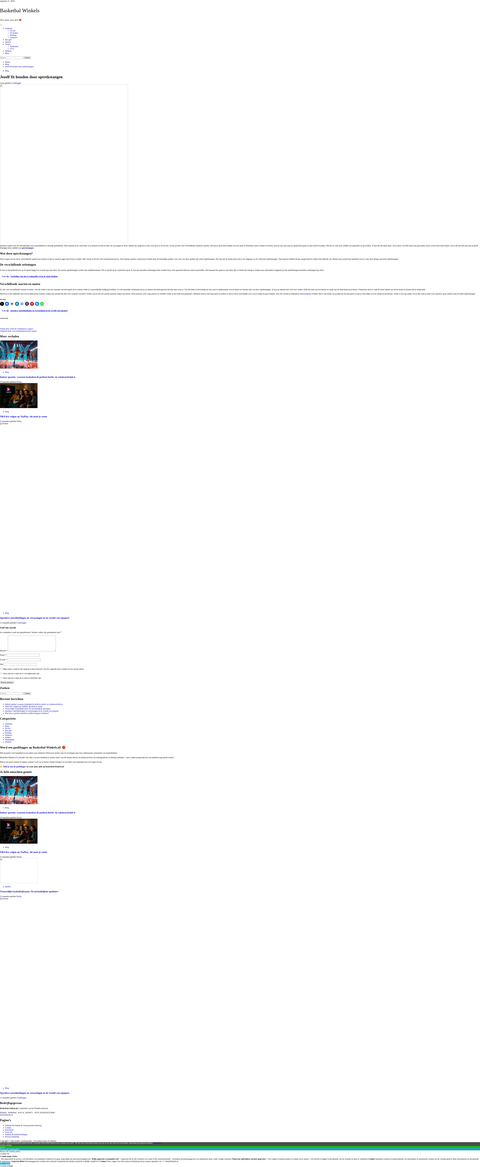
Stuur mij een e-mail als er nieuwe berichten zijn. (22, 678)
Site (1, 664)
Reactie (3, 651)
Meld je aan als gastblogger (14, 767)
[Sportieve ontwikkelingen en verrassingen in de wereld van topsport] (187, 423)
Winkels (8, 51)
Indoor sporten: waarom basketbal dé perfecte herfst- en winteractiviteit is (37, 377)
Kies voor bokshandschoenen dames (18, 331)
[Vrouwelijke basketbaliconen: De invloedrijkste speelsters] (19, 882)
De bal (12, 31)
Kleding (13, 35)
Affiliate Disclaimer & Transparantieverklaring (23, 1125)
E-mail (3, 660)
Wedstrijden (9, 740)
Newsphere (38, 1141)
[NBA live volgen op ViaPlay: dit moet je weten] (19, 407)
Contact (8, 1128)
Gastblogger (16, 83)
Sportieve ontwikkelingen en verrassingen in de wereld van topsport (34, 618)
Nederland (14, 46)
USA (12, 49)
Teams (7, 44)
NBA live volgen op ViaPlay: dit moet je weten (23, 416)
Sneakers (13, 37)
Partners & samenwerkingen (16, 1134)
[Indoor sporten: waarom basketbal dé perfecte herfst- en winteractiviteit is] (19, 368)
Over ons (8, 1132)
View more (157, 1143)
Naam (3, 655)
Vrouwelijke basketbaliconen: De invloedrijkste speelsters (27, 709)
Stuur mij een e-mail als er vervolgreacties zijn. (21, 673)
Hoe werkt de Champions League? (16, 329)
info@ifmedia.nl (6, 1115)
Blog (7, 53)
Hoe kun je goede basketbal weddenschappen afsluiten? (27, 713)
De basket (14, 33)
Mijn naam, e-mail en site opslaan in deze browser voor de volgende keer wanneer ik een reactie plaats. (43, 669)
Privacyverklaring (12, 1137)
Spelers (8, 42)
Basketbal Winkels (20, 10)
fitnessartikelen (306, 294)
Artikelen (8, 28)
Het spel (8, 40)
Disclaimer (9, 1130)
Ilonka (19, 382)
